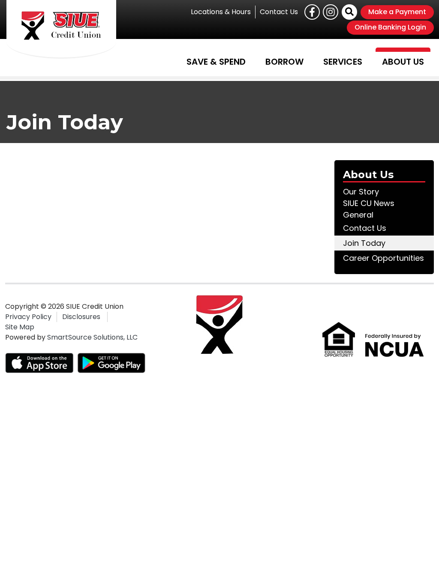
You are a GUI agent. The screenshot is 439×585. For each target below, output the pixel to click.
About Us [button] (403, 62)
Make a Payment (397, 12)
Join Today (364, 243)
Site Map (19, 327)
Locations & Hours (221, 12)
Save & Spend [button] (216, 62)
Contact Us (279, 12)
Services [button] (342, 62)
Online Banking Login (390, 27)
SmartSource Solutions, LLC (92, 337)
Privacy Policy (28, 317)
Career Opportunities (383, 258)
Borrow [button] (284, 62)
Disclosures (81, 317)
